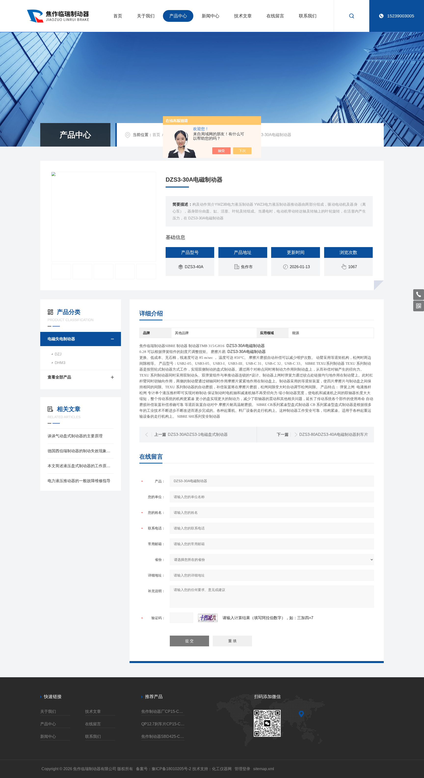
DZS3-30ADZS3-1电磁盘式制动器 (198, 434)
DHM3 (60, 363)
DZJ (58, 354)
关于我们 (146, 15)
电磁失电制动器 (61, 339)
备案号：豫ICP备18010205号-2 (163, 769)
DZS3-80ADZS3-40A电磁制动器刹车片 (333, 434)
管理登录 (242, 769)
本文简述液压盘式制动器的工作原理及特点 (81, 466)
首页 (117, 15)
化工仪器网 (222, 769)
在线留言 (275, 15)
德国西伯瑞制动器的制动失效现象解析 (81, 451)
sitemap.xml (263, 769)
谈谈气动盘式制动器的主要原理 (75, 436)
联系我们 (308, 15)
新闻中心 (210, 15)
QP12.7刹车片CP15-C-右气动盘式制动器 (163, 724)
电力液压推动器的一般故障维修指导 (79, 481)
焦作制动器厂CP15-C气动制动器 (163, 711)
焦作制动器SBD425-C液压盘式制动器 (163, 736)
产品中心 (178, 15)
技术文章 (243, 15)
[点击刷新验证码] (208, 618)
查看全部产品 (59, 377)
